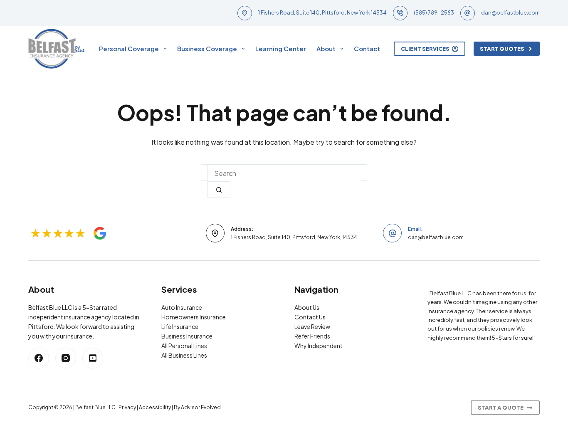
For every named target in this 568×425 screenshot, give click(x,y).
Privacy (127, 407)
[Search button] (218, 189)
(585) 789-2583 (434, 12)
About (326, 48)
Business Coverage (207, 48)
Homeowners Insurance (193, 317)
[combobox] (284, 173)
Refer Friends (312, 336)
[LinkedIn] (92, 358)
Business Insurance (186, 336)
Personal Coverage (129, 48)
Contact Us (310, 317)
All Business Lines (184, 355)
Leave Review (312, 326)
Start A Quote (501, 407)
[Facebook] (38, 358)
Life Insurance (179, 326)
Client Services (425, 48)
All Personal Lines (184, 345)
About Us (306, 307)
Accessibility (155, 407)
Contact (367, 48)
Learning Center (280, 48)
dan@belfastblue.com (510, 12)
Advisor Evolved (201, 407)
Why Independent (318, 345)
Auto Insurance (181, 307)
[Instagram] (65, 358)
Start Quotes (502, 48)
